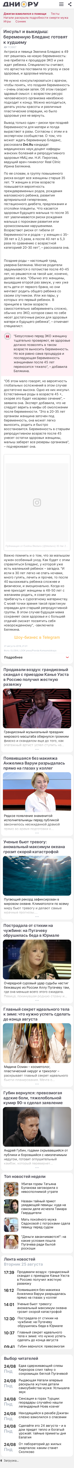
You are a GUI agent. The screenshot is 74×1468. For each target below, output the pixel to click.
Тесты (55, 13)
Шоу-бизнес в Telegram (37, 637)
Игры (7, 21)
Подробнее (13, 657)
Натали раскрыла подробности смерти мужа (36, 17)
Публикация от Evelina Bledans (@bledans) (31, 546)
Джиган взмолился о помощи (25, 13)
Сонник (20, 21)
